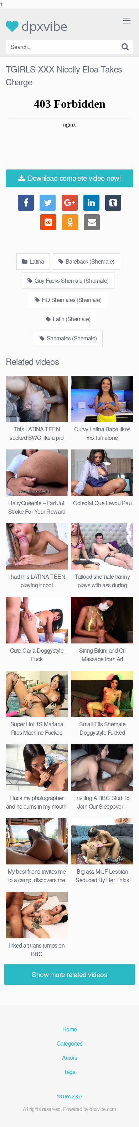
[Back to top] (126, 1114)
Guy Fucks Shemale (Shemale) (71, 280)
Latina (36, 261)
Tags (69, 1072)
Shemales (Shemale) (71, 338)
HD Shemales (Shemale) (71, 300)
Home (69, 1029)
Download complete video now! (73, 178)
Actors (69, 1057)
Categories (70, 1043)
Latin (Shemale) (71, 319)
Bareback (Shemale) (89, 261)
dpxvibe (43, 26)
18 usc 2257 (70, 1096)
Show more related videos (69, 974)
